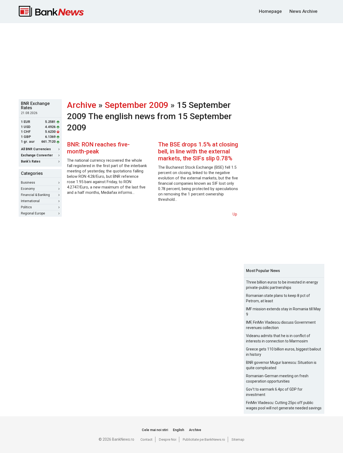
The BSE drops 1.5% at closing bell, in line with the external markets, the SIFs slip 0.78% (198, 151)
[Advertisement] (171, 60)
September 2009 (136, 105)
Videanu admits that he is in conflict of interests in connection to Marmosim (278, 338)
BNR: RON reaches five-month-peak (98, 148)
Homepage (270, 11)
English (178, 430)
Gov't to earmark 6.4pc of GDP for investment (274, 392)
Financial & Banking (35, 195)
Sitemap (238, 439)
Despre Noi (167, 439)
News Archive (303, 11)
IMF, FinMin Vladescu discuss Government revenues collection (281, 325)
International (30, 201)
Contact (146, 439)
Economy (28, 189)
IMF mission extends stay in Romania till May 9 (283, 311)
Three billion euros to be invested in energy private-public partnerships (282, 285)
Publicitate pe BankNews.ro (204, 439)
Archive (81, 105)
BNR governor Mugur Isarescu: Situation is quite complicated (281, 365)
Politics (26, 207)
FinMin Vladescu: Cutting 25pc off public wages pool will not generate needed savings (284, 405)
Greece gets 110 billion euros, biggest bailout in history (283, 352)
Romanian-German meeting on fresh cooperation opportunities (277, 378)
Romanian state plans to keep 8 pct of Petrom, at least (278, 298)
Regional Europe (33, 213)
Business (28, 182)
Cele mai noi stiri (155, 430)
